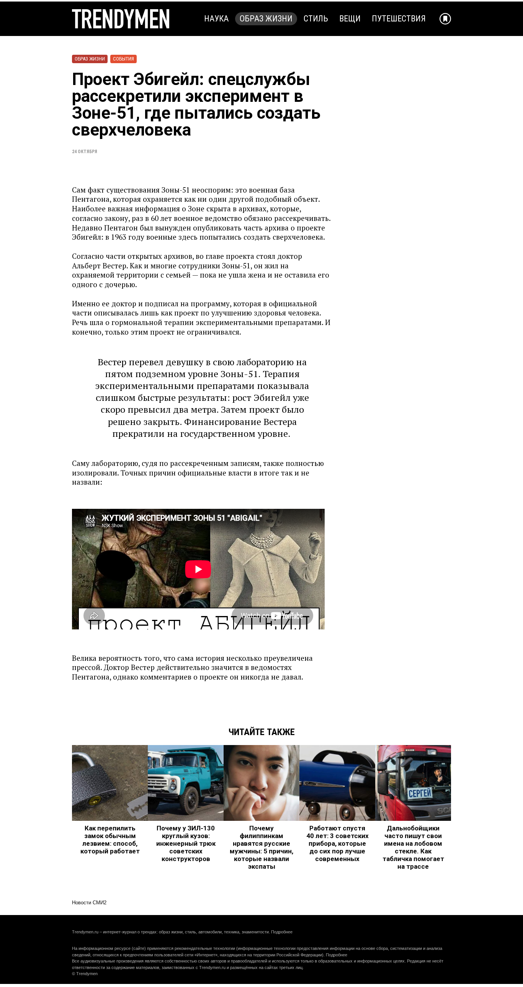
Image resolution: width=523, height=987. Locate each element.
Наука (216, 18)
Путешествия (399, 18)
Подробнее (282, 932)
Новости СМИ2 (89, 902)
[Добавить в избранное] (445, 19)
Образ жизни (266, 18)
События (123, 59)
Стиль (316, 18)
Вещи (350, 18)
